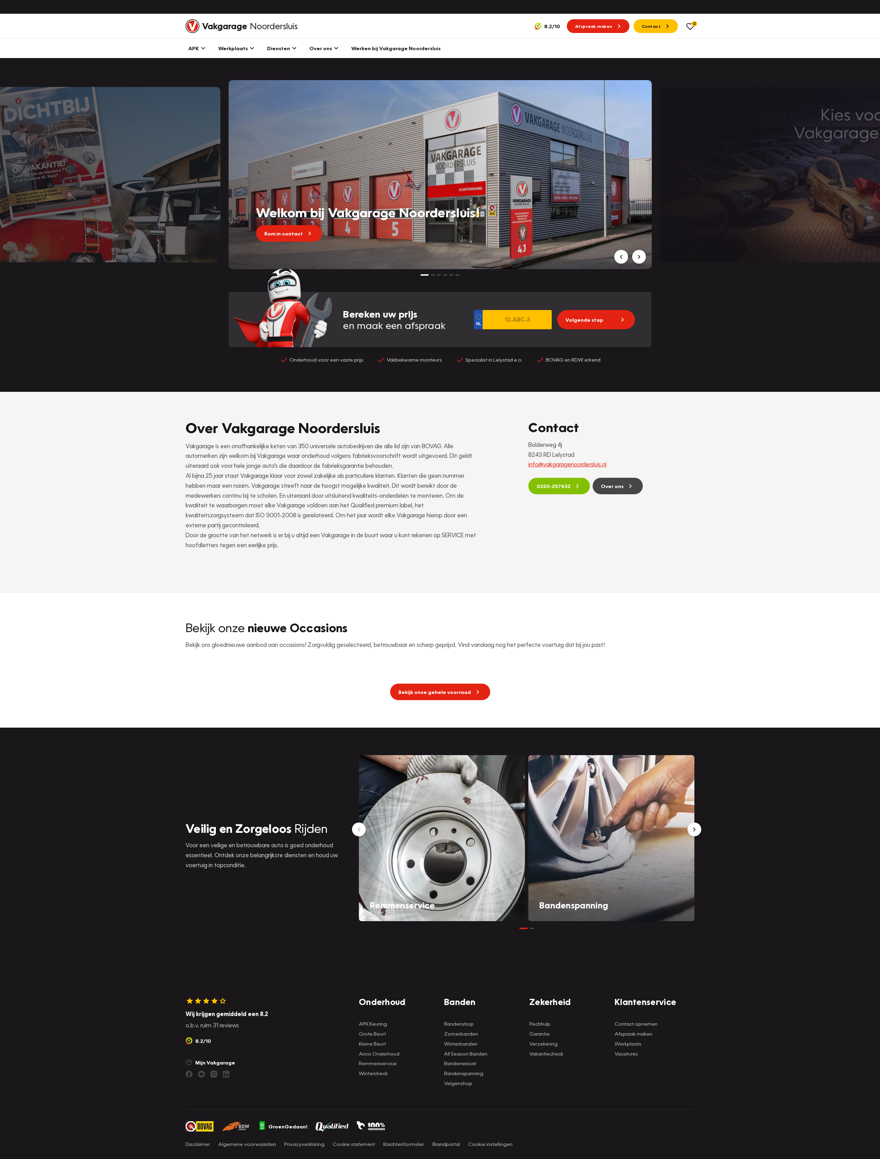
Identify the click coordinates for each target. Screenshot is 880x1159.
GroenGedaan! (287, 1126)
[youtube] (201, 1074)
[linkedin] (226, 1074)
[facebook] (189, 1074)
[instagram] (213, 1074)
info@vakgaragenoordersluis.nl (567, 464)
